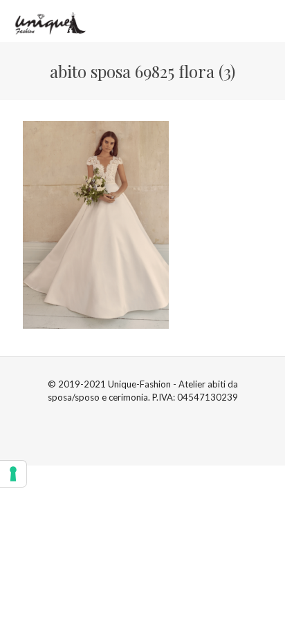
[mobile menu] (266, 20)
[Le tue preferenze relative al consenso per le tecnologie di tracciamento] (13, 474)
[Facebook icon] (135, 416)
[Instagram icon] (150, 416)
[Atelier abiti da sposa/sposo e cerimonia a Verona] (48, 20)
